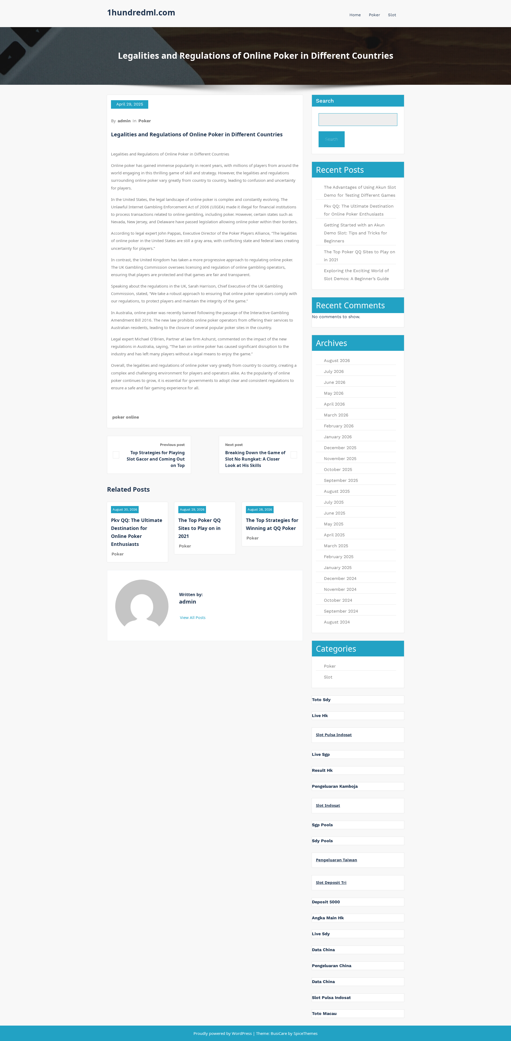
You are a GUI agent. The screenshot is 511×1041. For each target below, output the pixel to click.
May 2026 (334, 393)
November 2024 (340, 589)
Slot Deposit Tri (331, 882)
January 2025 (338, 567)
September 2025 (341, 480)
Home (355, 14)
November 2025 (340, 458)
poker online (125, 417)
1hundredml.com (141, 12)
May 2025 (333, 523)
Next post (234, 444)
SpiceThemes (305, 1033)
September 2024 (341, 611)
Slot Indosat (328, 805)
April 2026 (334, 404)
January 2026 (338, 436)
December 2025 (340, 447)
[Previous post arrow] (116, 455)
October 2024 (338, 600)
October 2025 (338, 469)
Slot (392, 14)
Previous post (172, 444)
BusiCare (279, 1033)
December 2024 (340, 578)
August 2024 (337, 622)
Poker (374, 14)
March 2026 (336, 415)
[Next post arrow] (294, 455)
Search (325, 101)
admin (124, 120)
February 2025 (338, 556)
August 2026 (337, 360)
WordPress (242, 1033)
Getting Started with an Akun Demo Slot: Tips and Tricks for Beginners (355, 232)
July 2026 (334, 371)
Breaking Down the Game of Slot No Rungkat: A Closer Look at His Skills (255, 459)
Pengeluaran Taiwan (336, 859)
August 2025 (337, 491)
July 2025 (334, 502)
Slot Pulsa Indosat (334, 734)
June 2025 (334, 513)
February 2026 (339, 425)
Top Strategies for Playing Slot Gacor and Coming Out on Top (156, 459)
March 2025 (336, 545)
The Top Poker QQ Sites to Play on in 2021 (199, 528)
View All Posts (193, 617)
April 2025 (334, 534)
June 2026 (334, 382)
